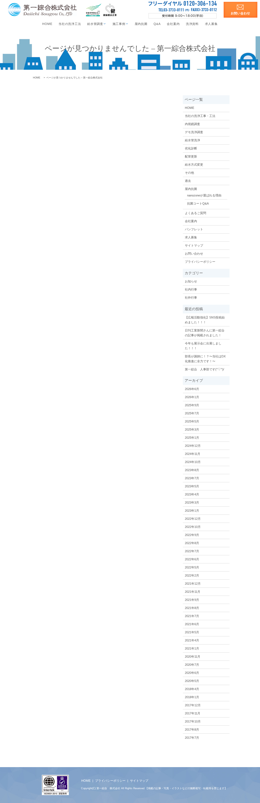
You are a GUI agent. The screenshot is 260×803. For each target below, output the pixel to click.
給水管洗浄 (192, 140)
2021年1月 (192, 648)
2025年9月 (192, 405)
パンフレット (194, 229)
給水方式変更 (194, 164)
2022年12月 (193, 518)
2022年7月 (192, 551)
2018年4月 (192, 689)
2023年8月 (192, 470)
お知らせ (191, 281)
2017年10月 (193, 721)
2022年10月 (193, 527)
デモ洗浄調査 (194, 132)
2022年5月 (192, 567)
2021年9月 (192, 599)
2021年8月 (192, 608)
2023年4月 (192, 494)
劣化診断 (191, 148)
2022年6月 (192, 559)
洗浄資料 (192, 24)
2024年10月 (193, 462)
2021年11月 (192, 591)
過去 (188, 180)
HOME (47, 24)
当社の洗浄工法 (69, 24)
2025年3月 (192, 429)
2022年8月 (192, 543)
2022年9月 (192, 535)
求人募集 (211, 24)
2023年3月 (192, 502)
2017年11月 (192, 713)
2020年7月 (192, 664)
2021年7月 (192, 616)
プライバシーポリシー (200, 261)
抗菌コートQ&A (198, 203)
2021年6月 (192, 624)
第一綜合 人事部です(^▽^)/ (204, 369)
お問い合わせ (194, 253)
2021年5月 (192, 632)
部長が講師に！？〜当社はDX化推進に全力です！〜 (205, 359)
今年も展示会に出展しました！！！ (203, 346)
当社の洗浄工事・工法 (200, 116)
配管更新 (191, 156)
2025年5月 (192, 421)
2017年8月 (192, 729)
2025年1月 (192, 437)
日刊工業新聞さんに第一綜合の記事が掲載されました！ (204, 333)
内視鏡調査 (192, 124)
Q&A (157, 24)
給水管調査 (95, 24)
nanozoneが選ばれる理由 (204, 195)
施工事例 (119, 24)
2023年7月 (192, 478)
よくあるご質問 (195, 213)
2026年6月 (192, 389)
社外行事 (191, 297)
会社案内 (173, 24)
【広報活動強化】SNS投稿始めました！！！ (205, 320)
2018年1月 (192, 697)
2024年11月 (192, 454)
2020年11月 (192, 656)
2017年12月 (193, 705)
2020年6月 (192, 672)
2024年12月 (193, 445)
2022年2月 (192, 575)
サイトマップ (194, 245)
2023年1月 (192, 510)
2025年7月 (192, 413)
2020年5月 (192, 681)
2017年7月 (192, 737)
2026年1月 (192, 397)
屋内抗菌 (141, 24)
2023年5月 (192, 486)
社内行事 (191, 289)
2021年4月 (192, 640)
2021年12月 (193, 583)
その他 (189, 172)
